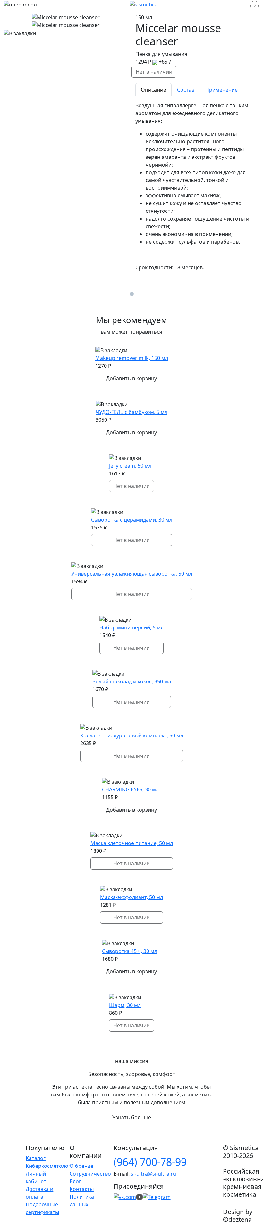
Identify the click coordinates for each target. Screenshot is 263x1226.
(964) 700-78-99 (150, 1162)
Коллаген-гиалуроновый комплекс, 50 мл (131, 735)
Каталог (36, 1158)
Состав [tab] (185, 89)
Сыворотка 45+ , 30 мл (129, 951)
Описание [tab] (153, 89)
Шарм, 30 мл (125, 1005)
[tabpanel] (197, 186)
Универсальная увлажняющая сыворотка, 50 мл (131, 573)
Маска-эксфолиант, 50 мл (131, 897)
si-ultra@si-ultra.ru (153, 1173)
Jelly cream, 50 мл (130, 465)
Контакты (82, 1189)
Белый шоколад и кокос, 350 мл (131, 681)
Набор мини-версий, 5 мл (131, 627)
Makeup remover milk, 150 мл (131, 358)
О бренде (81, 1165)
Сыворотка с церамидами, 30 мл (131, 519)
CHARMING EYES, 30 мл (130, 789)
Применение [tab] (221, 89)
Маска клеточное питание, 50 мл (131, 843)
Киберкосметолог (48, 1165)
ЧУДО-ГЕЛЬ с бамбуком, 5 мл (131, 412)
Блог (75, 1181)
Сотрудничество (90, 1173)
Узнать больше (131, 1117)
